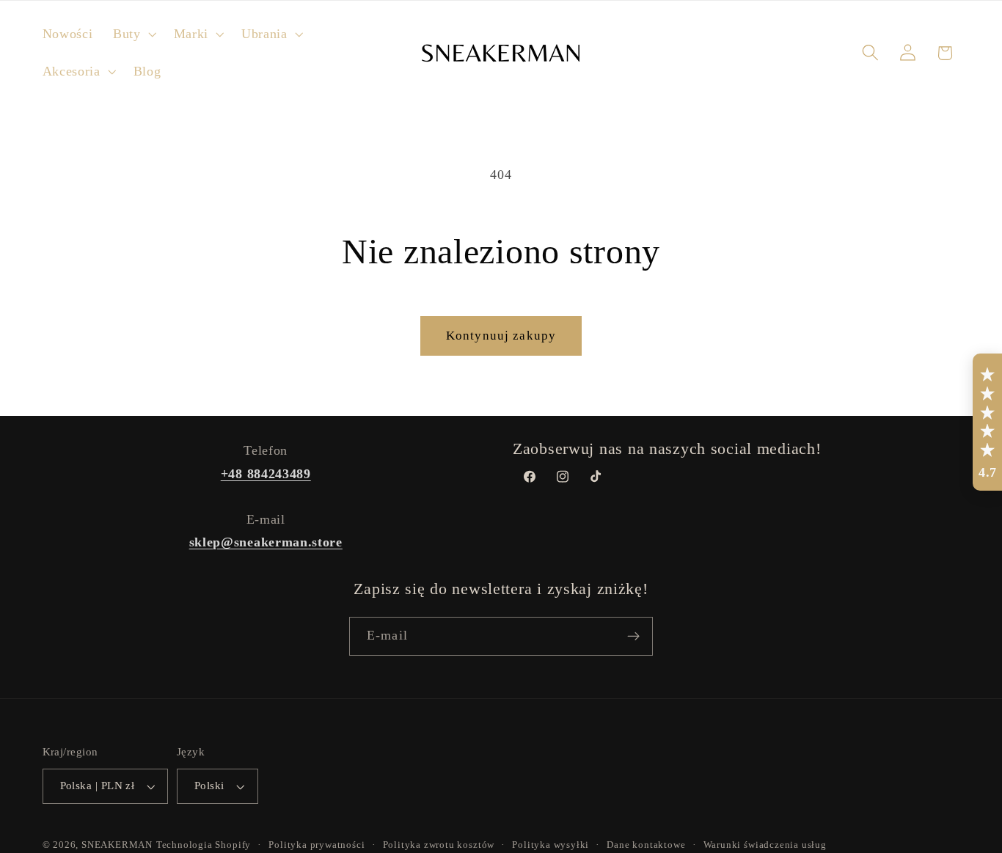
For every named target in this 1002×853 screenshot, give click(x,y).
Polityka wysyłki (550, 845)
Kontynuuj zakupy (501, 336)
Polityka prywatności (316, 845)
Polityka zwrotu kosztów (439, 845)
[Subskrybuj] (633, 636)
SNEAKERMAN (117, 845)
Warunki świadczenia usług (765, 845)
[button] (133, 34)
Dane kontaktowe (646, 845)
